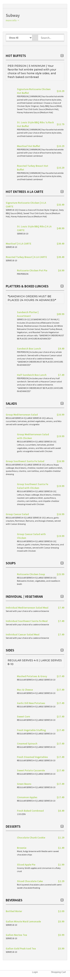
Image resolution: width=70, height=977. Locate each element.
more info (11, 20)
